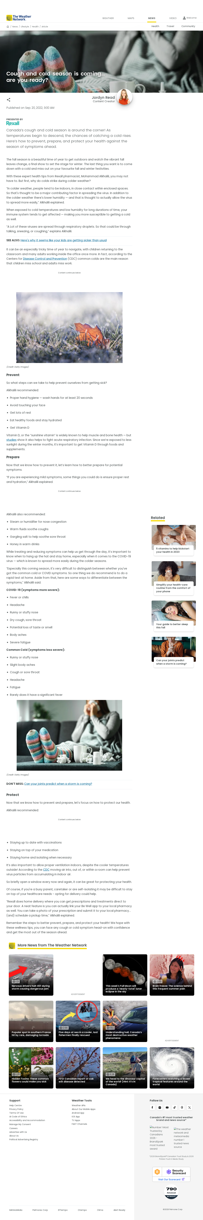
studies (11, 440)
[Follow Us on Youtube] (167, 1108)
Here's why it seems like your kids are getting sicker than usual (64, 240)
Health (35, 26)
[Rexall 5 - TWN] (69, 123)
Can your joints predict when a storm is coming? (58, 784)
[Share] (8, 100)
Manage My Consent (20, 1124)
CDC (46, 870)
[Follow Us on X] (189, 1108)
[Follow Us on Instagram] (159, 1108)
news (15, 26)
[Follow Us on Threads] (182, 1108)
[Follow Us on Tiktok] (174, 1108)
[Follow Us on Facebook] (152, 1108)
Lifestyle (25, 26)
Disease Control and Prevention (45, 259)
